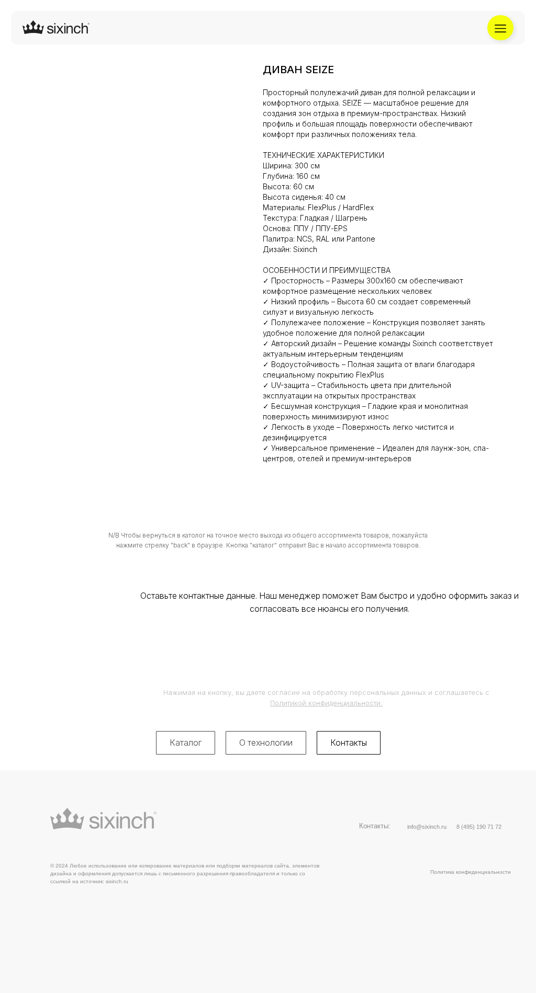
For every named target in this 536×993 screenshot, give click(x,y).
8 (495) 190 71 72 (478, 827)
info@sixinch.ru (426, 827)
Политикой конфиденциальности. (326, 703)
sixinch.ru (117, 881)
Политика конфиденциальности (470, 872)
